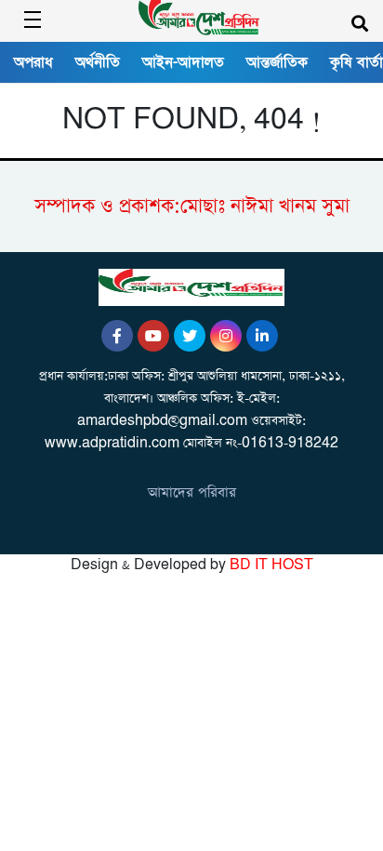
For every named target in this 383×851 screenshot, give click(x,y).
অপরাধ (33, 62)
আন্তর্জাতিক (277, 62)
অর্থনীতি (97, 62)
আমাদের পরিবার (192, 492)
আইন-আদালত (183, 62)
